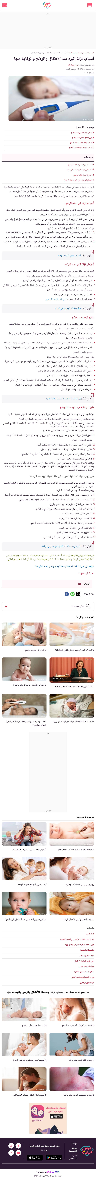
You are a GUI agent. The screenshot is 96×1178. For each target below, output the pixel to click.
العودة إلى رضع (87, 573)
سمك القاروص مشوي (86, 966)
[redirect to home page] (47, 5)
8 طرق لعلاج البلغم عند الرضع (83, 137)
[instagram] (11, 1153)
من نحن (74, 1143)
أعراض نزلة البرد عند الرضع (79, 170)
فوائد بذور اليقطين (87, 982)
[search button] (4, 5)
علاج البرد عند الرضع (82, 175)
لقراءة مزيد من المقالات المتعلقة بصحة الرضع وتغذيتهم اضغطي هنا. (64, 566)
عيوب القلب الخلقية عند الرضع (82, 977)
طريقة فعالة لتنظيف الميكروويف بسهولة (79, 944)
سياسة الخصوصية (73, 1150)
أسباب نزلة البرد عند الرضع (80, 165)
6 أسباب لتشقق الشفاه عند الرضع (81, 147)
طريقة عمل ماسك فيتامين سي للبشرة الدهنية (77, 939)
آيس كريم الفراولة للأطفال (84, 961)
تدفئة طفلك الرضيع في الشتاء (68, 308)
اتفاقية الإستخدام (73, 1157)
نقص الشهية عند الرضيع (56, 299)
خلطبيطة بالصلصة (87, 950)
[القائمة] (89, 5)
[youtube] (18, 1153)
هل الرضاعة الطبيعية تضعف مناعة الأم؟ (63, 399)
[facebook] (18, 1146)
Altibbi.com (73, 65)
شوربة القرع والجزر (87, 955)
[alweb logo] (53, 1172)
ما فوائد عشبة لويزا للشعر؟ (84, 972)
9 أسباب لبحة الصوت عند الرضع (82, 142)
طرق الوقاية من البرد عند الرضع (78, 180)
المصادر (86, 584)
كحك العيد (90, 934)
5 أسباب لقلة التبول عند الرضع (82, 132)
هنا (42, 559)
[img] (48, 1118)
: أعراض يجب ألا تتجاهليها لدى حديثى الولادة (62, 546)
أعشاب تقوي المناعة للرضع (69, 256)
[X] (11, 1146)
